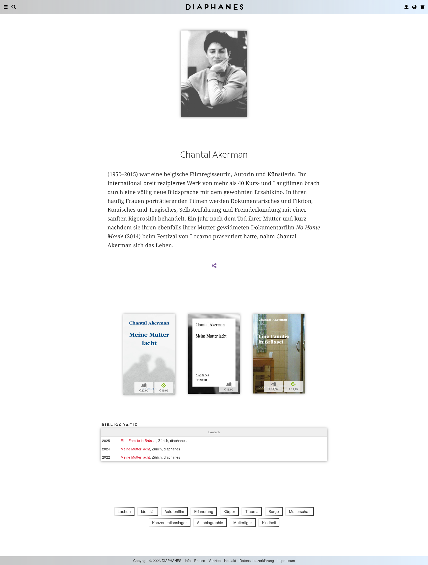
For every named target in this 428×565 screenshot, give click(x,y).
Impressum (286, 560)
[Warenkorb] (422, 7)
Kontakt (230, 560)
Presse (199, 560)
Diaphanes (214, 7)
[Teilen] (214, 266)
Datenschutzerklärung (257, 560)
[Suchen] (13, 7)
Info (188, 560)
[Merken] (127, 318)
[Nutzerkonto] (406, 7)
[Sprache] (414, 7)
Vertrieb (215, 560)
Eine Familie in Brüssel (138, 440)
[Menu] (5, 7)
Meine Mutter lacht (135, 448)
